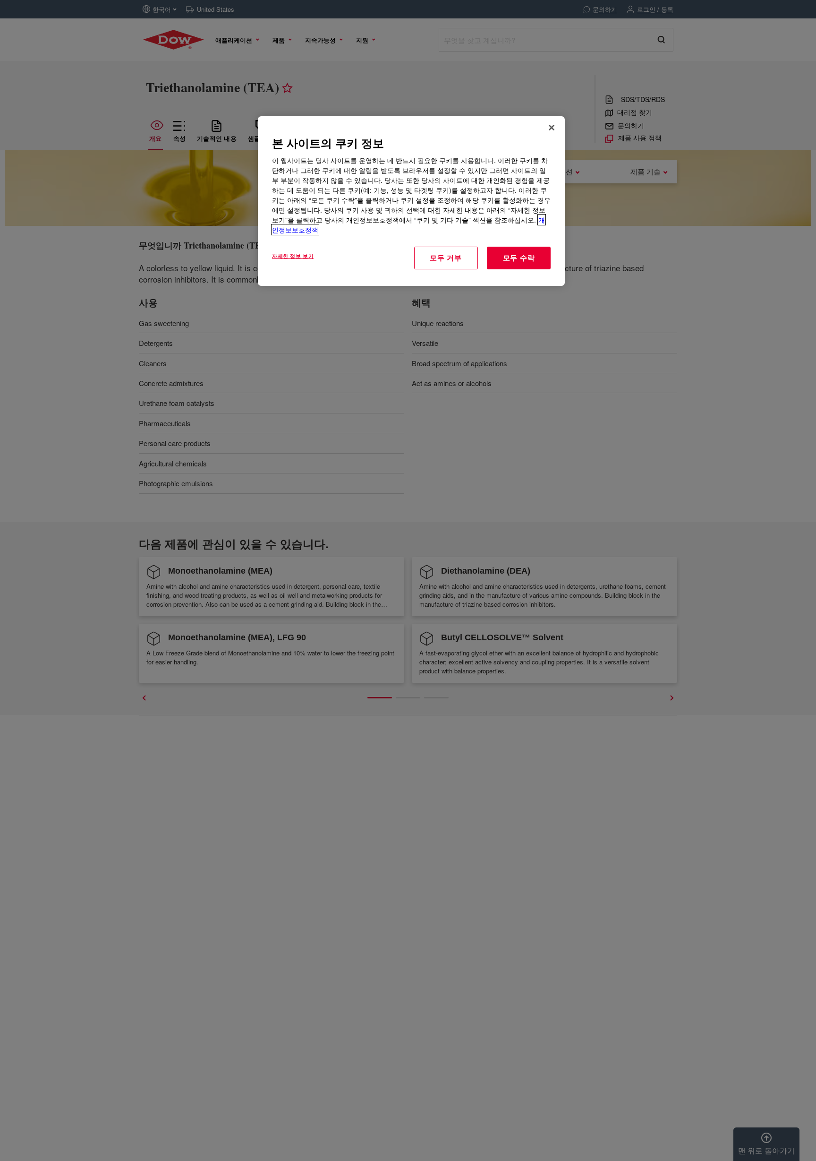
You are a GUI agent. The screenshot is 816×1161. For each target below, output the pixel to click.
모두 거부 (446, 257)
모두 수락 (519, 257)
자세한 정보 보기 (293, 255)
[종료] (551, 127)
